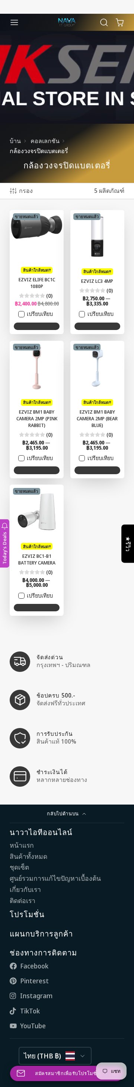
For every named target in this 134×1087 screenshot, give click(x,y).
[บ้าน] (67, 22)
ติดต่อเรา (22, 901)
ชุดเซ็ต (19, 867)
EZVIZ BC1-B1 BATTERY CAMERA (37, 550)
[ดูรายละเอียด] (67, 661)
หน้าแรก (22, 845)
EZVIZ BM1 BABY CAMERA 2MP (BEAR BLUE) (97, 409)
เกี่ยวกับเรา (25, 889)
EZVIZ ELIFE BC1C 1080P (37, 272)
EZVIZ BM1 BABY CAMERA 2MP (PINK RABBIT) (37, 409)
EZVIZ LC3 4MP (97, 272)
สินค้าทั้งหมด (28, 856)
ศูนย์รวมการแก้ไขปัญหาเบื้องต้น (55, 878)
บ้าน (15, 141)
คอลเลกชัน (45, 141)
